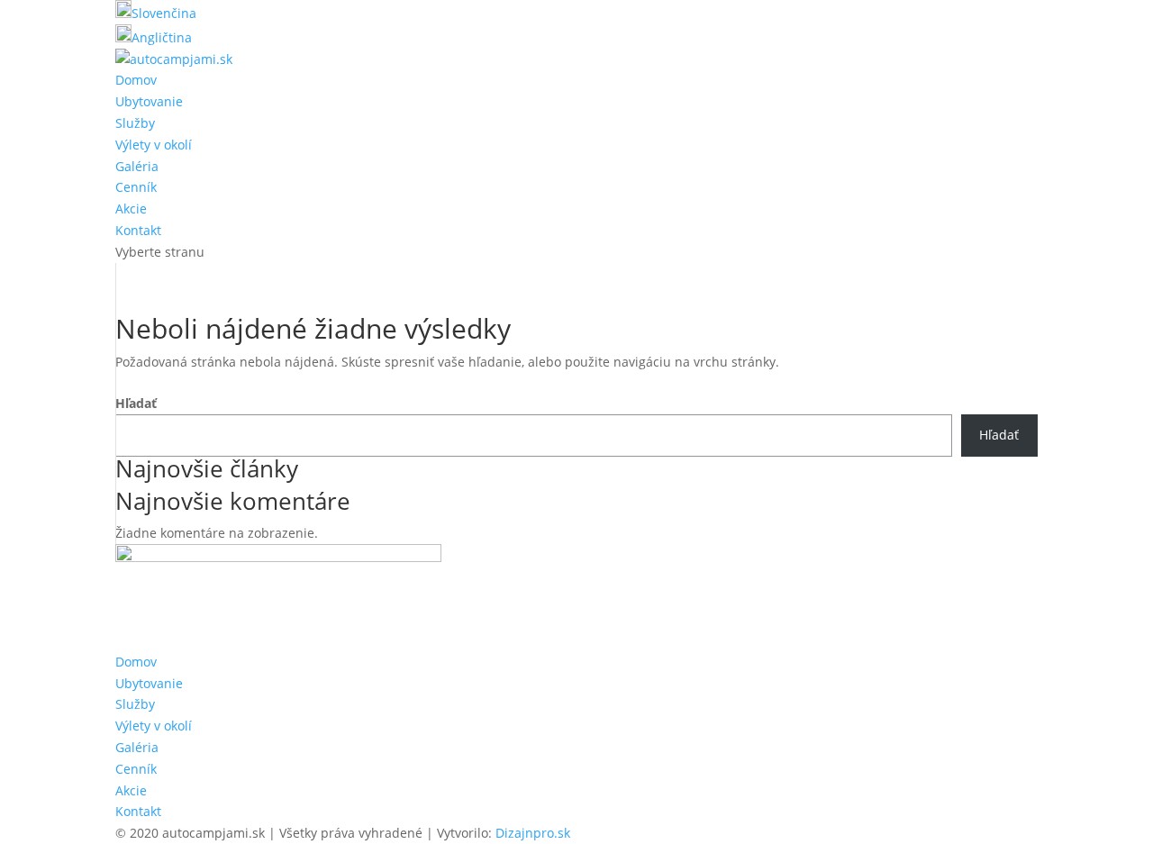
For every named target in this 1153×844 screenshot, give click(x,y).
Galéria (137, 166)
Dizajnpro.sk (532, 832)
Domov (136, 79)
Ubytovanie (149, 101)
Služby (135, 123)
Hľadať (136, 403)
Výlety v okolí (153, 144)
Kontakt (138, 230)
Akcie (131, 208)
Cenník (136, 186)
